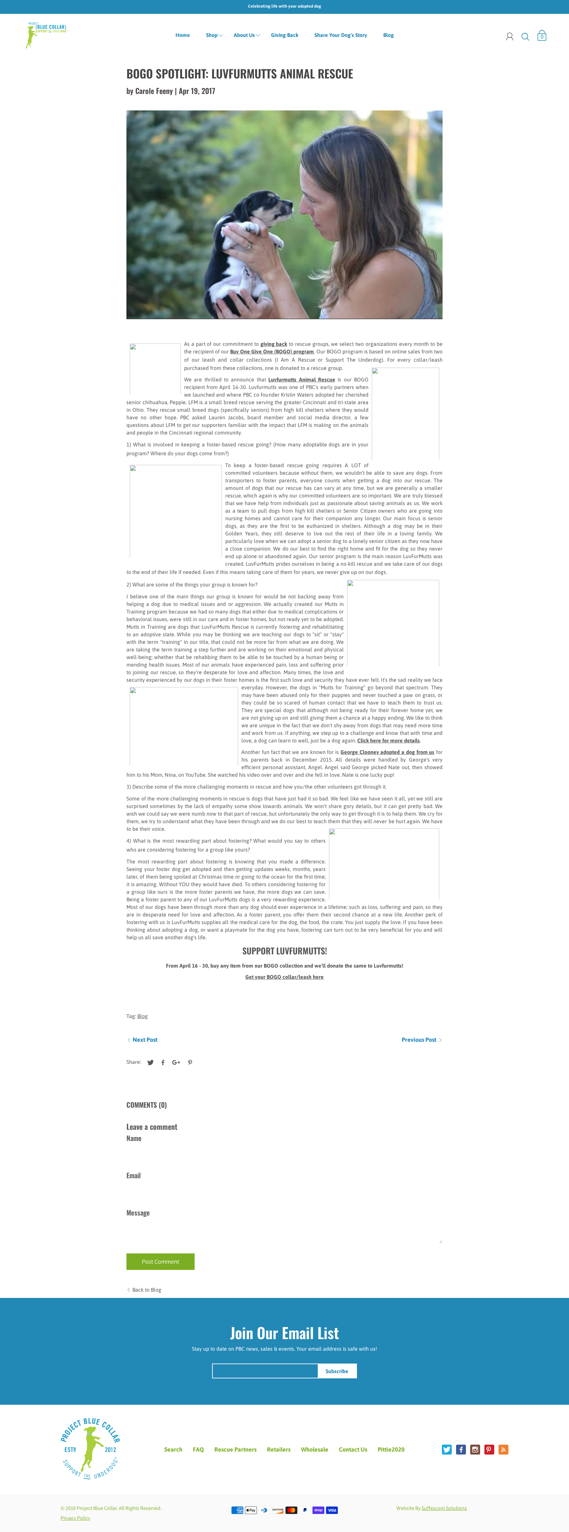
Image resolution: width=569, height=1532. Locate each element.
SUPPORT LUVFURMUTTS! (284, 950)
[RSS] (503, 1450)
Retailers (278, 1449)
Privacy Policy (75, 1518)
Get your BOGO (264, 977)
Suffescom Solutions (444, 1508)
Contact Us (353, 1449)
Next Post (145, 1039)
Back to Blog (146, 1290)
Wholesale (314, 1449)
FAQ (198, 1449)
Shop (212, 35)
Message (138, 1212)
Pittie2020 (391, 1449)
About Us (244, 35)
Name (134, 1138)
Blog (388, 35)
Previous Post (419, 1039)
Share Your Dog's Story (340, 35)
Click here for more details (388, 740)
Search (173, 1449)
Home (183, 35)
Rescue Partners (235, 1449)
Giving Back (284, 35)
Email (133, 1175)
